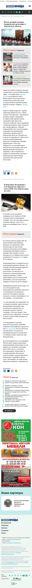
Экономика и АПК (18, 16)
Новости (9, 16)
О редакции (4, 530)
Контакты (4, 527)
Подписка (22, 1)
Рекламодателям (12, 1)
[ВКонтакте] (4, 173)
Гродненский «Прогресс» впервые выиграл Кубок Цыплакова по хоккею (16, 405)
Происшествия (19, 179)
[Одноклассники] (16, 173)
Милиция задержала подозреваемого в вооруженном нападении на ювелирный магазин (17, 396)
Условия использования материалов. (14, 563)
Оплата (3, 533)
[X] (8, 173)
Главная (3, 16)
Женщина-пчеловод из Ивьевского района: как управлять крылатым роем (17, 381)
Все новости (8, 410)
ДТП (21, 257)
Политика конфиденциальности (11, 553)
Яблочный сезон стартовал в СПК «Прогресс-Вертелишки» (15, 400)
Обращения (4, 525)
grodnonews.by (10, 562)
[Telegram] (12, 173)
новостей (10, 377)
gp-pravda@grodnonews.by (13, 542)
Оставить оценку (16, 580)
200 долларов (10, 329)
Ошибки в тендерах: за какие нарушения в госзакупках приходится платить (16, 387)
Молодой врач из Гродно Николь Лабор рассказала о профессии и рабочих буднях (17, 392)
